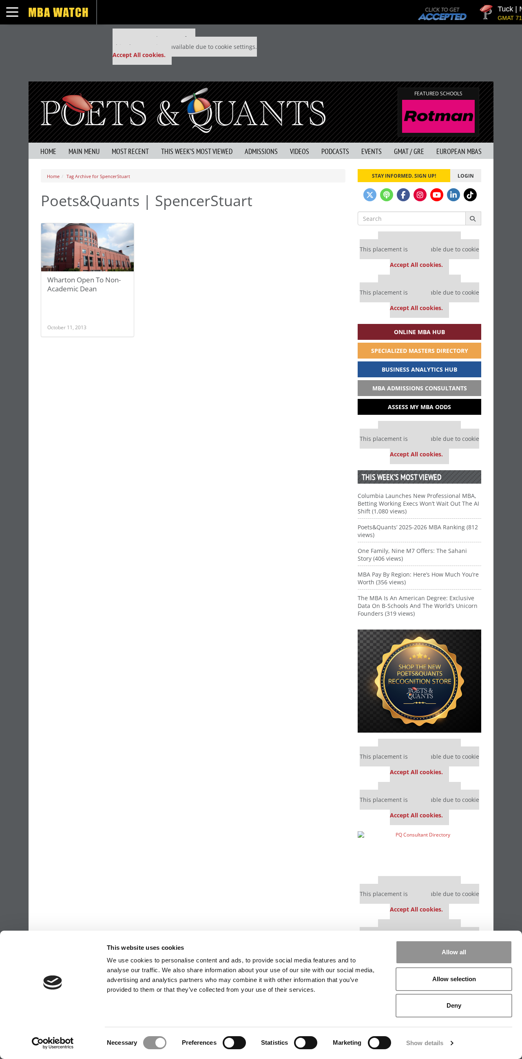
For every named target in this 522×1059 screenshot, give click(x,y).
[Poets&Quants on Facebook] (403, 194)
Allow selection (454, 978)
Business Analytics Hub (419, 369)
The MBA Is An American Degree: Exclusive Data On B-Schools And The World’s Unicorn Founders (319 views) (418, 605)
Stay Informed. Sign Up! (404, 175)
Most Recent (130, 151)
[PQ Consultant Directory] (419, 850)
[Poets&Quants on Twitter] (369, 194)
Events (371, 151)
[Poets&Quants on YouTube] (436, 194)
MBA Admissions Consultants (419, 388)
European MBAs (459, 151)
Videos (299, 151)
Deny (454, 1005)
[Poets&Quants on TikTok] (470, 194)
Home (48, 151)
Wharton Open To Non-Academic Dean (84, 284)
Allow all (454, 952)
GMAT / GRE (409, 151)
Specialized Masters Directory (419, 350)
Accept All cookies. (139, 55)
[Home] (183, 109)
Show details (424, 1042)
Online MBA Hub (419, 332)
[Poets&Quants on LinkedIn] (453, 194)
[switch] (234, 1042)
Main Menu (84, 151)
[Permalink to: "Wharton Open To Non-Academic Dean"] (87, 247)
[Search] (473, 218)
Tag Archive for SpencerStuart (98, 176)
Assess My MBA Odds (419, 407)
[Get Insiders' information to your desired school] (419, 681)
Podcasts (335, 151)
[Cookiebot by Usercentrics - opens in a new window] (52, 1043)
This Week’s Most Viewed (196, 151)
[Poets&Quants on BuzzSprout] (386, 194)
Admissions (261, 151)
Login (466, 175)
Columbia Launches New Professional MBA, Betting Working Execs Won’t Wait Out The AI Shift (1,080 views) (418, 503)
